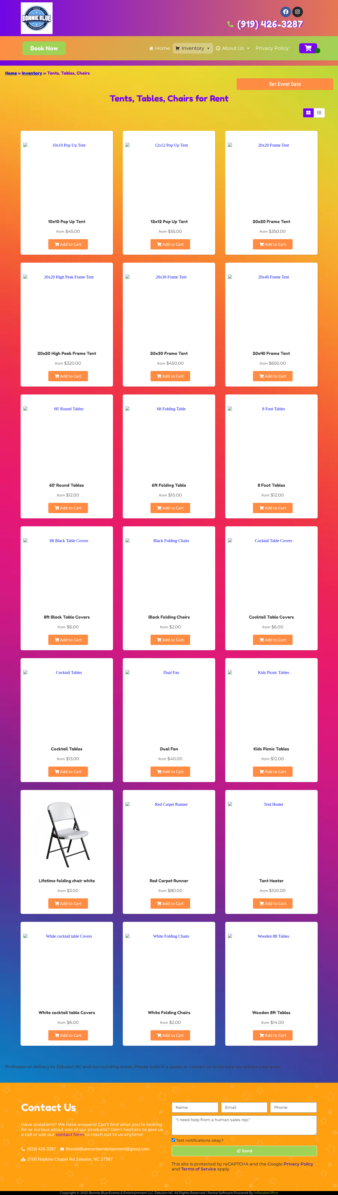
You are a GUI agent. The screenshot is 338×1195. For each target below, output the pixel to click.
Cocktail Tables (66, 748)
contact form (70, 1134)
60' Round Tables (66, 485)
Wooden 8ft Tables (271, 1012)
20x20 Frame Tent (271, 221)
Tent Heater (271, 880)
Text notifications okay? (200, 1140)
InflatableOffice (266, 1193)
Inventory (193, 48)
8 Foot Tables (271, 485)
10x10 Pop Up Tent (66, 221)
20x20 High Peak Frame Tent (66, 353)
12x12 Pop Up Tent (169, 221)
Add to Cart (70, 244)
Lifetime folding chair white (67, 880)
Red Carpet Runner (169, 880)
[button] (44, 48)
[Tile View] (308, 112)
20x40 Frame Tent (271, 353)
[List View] (319, 112)
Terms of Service (198, 1169)
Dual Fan (169, 748)
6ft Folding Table (169, 485)
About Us (233, 48)
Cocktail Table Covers (271, 617)
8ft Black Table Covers (67, 617)
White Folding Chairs (169, 1012)
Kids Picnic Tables (271, 748)
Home (162, 48)
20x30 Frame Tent (169, 353)
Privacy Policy (272, 48)
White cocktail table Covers (67, 1012)
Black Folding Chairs (169, 617)
